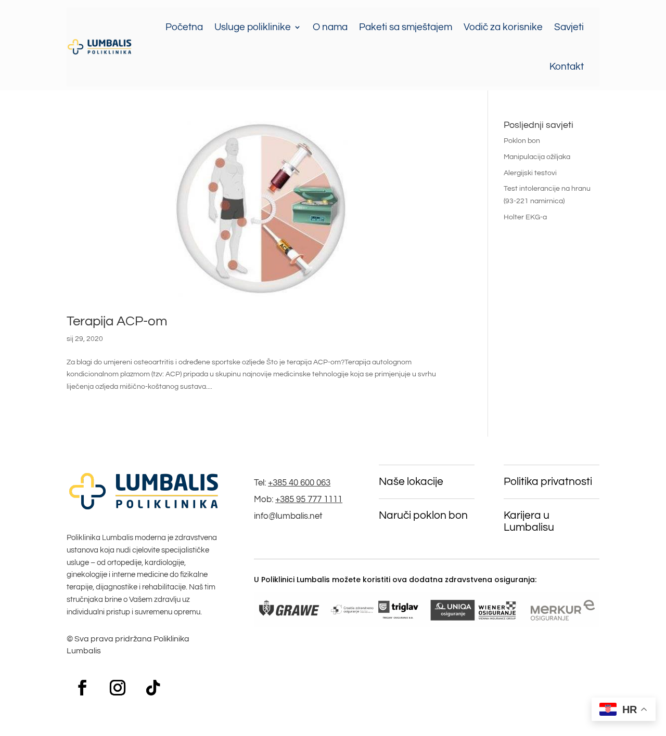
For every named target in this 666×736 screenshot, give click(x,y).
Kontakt (566, 66)
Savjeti (569, 27)
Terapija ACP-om (117, 321)
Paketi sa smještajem (405, 27)
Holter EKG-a (525, 217)
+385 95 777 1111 (308, 499)
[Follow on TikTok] (153, 687)
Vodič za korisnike (503, 27)
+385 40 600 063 (299, 483)
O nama (330, 27)
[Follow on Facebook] (82, 687)
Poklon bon (522, 140)
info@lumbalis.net (288, 516)
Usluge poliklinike (252, 27)
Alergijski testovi (530, 173)
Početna (184, 27)
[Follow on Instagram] (117, 687)
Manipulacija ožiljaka (537, 157)
